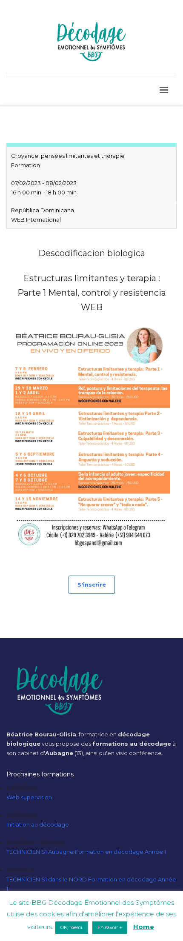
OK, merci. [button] (71, 927)
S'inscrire (91, 584)
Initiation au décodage (37, 824)
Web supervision (29, 797)
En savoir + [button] (109, 927)
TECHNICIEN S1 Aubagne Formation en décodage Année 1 (86, 851)
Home (143, 927)
